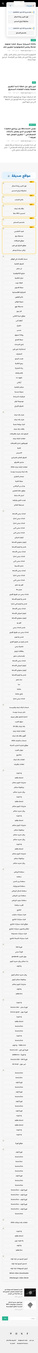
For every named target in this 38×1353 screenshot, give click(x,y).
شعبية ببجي (19, 646)
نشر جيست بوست (19, 712)
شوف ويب (19, 283)
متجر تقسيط (19, 566)
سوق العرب (19, 722)
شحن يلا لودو (19, 637)
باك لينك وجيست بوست (19, 472)
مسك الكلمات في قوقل (19, 259)
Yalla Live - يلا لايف (19, 1045)
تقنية (34, 82)
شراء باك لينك (19, 415)
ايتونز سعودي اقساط (19, 542)
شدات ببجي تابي (19, 528)
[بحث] (3, 3)
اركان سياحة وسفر (19, 250)
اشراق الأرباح (19, 406)
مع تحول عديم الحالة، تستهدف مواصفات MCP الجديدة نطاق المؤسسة (14, 1304)
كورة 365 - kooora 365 (19, 1059)
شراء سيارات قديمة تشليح (19, 938)
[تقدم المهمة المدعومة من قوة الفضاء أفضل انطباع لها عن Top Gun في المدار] (30, 1293)
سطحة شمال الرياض (19, 891)
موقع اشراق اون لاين (19, 245)
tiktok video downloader (19, 1273)
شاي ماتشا (19, 694)
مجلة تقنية (19, 481)
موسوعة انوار (19, 401)
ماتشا (19, 689)
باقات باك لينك (19, 429)
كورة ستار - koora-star (19, 1007)
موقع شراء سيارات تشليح (19, 924)
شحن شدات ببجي (19, 627)
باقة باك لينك (19, 209)
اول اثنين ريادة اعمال (19, 186)
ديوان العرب (19, 750)
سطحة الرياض (19, 872)
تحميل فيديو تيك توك (19, 1264)
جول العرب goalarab (19, 956)
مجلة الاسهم (19, 287)
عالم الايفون (19, 297)
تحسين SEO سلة (19, 213)
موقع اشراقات (19, 241)
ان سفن (19, 268)
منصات (33, 40)
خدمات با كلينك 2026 (19, 741)
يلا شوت (19, 773)
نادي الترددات (19, 344)
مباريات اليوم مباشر (19, 782)
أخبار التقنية (32, 124)
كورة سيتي (19, 952)
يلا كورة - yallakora (19, 1055)
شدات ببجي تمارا (19, 518)
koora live (19, 1026)
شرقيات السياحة (19, 397)
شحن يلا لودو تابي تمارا (19, 604)
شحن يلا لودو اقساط (19, 547)
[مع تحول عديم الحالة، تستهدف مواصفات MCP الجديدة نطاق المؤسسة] (30, 1305)
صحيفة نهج (19, 306)
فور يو (19, 623)
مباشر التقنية (19, 387)
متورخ (19, 325)
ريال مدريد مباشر (19, 792)
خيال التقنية (19, 278)
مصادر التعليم (19, 476)
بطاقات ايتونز (19, 651)
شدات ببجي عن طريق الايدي (19, 594)
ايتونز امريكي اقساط (19, 613)
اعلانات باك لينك (19, 759)
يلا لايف (19, 966)
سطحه (19, 877)
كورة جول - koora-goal (19, 1012)
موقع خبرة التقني (19, 316)
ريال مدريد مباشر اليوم (19, 975)
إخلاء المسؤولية (22, 1340)
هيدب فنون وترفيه (19, 500)
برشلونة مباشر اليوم (19, 979)
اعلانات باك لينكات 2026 (19, 1222)
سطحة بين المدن (19, 881)
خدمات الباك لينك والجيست (19, 707)
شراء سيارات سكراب (19, 915)
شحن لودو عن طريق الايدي (19, 642)
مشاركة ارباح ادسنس (19, 191)
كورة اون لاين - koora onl (19, 1050)
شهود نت (19, 378)
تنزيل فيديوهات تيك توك (19, 1268)
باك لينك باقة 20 (19, 726)
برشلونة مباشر (19, 787)
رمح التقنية (19, 363)
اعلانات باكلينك (19, 764)
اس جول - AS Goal (19, 1064)
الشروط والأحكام (11, 1340)
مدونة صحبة (19, 392)
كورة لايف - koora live (19, 1190)
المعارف (19, 354)
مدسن (19, 330)
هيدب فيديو (19, 359)
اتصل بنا (12, 1343)
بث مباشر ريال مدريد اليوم (19, 961)
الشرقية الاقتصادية (19, 292)
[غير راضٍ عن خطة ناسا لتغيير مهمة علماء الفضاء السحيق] (19, 74)
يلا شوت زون (19, 1241)
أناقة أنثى (19, 321)
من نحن (31, 1340)
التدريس (19, 453)
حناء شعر (19, 680)
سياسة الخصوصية (22, 1343)
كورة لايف (19, 1082)
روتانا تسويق (19, 335)
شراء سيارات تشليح (19, 919)
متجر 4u (19, 590)
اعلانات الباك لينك (19, 438)
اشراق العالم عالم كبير (19, 457)
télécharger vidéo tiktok (19, 1278)
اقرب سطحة (19, 905)
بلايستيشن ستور (19, 656)
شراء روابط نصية (19, 424)
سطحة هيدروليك (19, 886)
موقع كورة (19, 1143)
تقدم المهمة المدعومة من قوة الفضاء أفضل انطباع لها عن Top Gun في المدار (12, 1292)
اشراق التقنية (19, 264)
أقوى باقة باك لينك (19, 736)
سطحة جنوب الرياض (19, 900)
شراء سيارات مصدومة (19, 933)
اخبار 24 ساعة (19, 495)
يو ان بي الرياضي (19, 486)
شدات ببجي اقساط (19, 514)
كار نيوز (19, 311)
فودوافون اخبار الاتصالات (19, 443)
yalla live (19, 994)
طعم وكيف (19, 373)
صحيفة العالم (19, 505)
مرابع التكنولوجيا (19, 273)
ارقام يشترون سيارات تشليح (19, 929)
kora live (19, 1078)
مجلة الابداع (19, 340)
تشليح (19, 910)
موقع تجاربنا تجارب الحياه (19, 745)
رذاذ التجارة (19, 368)
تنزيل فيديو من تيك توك (19, 1259)
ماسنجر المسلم (19, 222)
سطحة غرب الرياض (19, 896)
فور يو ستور (19, 585)
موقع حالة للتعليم (19, 491)
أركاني (19, 382)
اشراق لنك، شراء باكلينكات (19, 434)
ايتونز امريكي (19, 537)
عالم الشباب (19, 200)
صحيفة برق (19, 236)
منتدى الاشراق (19, 462)
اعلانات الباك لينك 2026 (19, 467)
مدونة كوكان (19, 302)
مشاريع (19, 755)
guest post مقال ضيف (19, 717)
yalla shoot (19, 778)
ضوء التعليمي (19, 231)
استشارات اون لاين (19, 349)
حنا (19, 684)
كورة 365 (19, 947)
